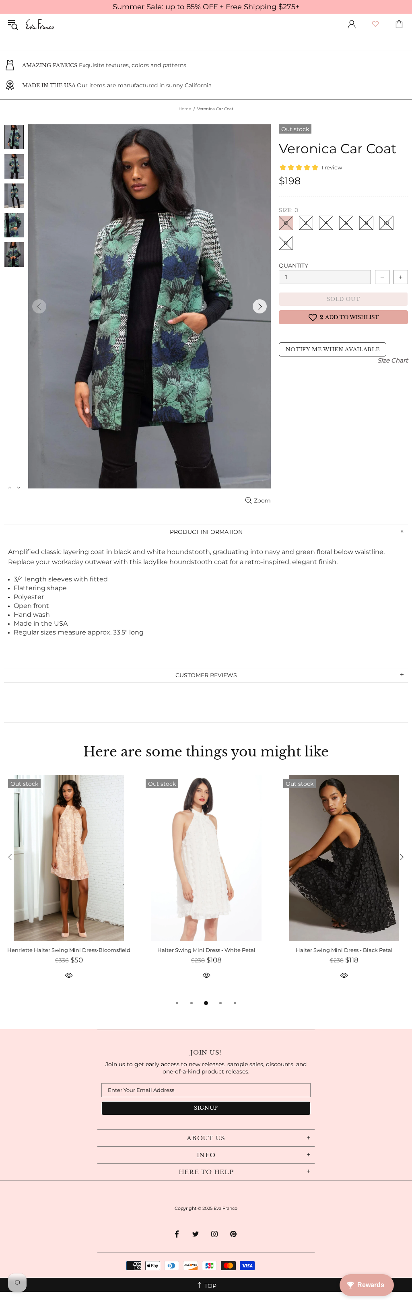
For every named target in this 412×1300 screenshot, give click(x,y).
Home (185, 108)
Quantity (293, 265)
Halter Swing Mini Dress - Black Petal (344, 950)
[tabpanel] (69, 886)
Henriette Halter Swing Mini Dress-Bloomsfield (68, 950)
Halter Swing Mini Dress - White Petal (206, 950)
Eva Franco (40, 24)
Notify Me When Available (333, 349)
